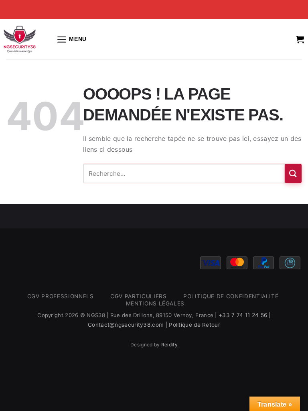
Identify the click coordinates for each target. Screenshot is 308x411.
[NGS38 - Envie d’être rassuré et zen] (19, 39)
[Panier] (300, 39)
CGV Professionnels (60, 296)
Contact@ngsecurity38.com (126, 324)
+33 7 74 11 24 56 (243, 315)
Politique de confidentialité (230, 296)
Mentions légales (155, 303)
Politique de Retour (194, 324)
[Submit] (293, 173)
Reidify (169, 345)
